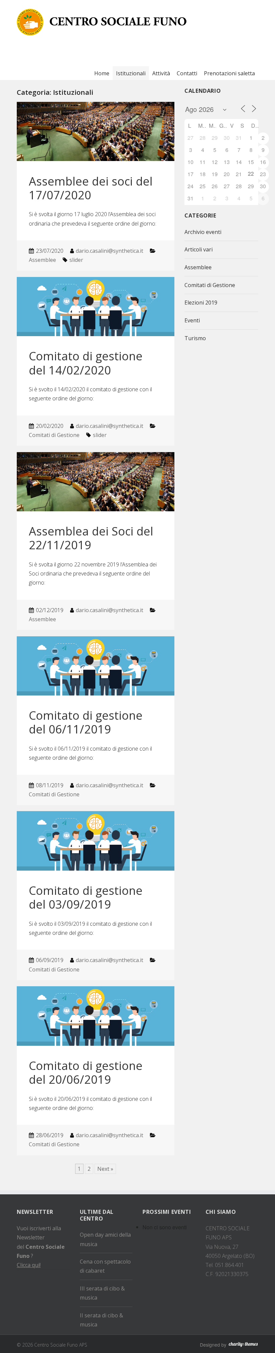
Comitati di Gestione (54, 435)
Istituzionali (131, 73)
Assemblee (42, 260)
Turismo (195, 338)
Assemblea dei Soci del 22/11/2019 (91, 538)
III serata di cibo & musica (102, 1293)
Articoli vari (198, 249)
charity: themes (243, 1345)
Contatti (187, 73)
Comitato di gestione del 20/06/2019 (86, 1072)
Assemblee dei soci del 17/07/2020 (91, 188)
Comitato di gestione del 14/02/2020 (86, 362)
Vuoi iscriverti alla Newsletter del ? (41, 1247)
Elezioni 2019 (200, 302)
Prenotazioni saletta (229, 73)
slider (76, 260)
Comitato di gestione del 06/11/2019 (86, 722)
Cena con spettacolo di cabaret (105, 1266)
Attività (161, 73)
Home (101, 73)
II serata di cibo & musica (101, 1320)
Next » (105, 1168)
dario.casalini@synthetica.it (109, 250)
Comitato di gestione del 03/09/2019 (86, 897)
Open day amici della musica (105, 1239)
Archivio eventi (202, 232)
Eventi (192, 320)
